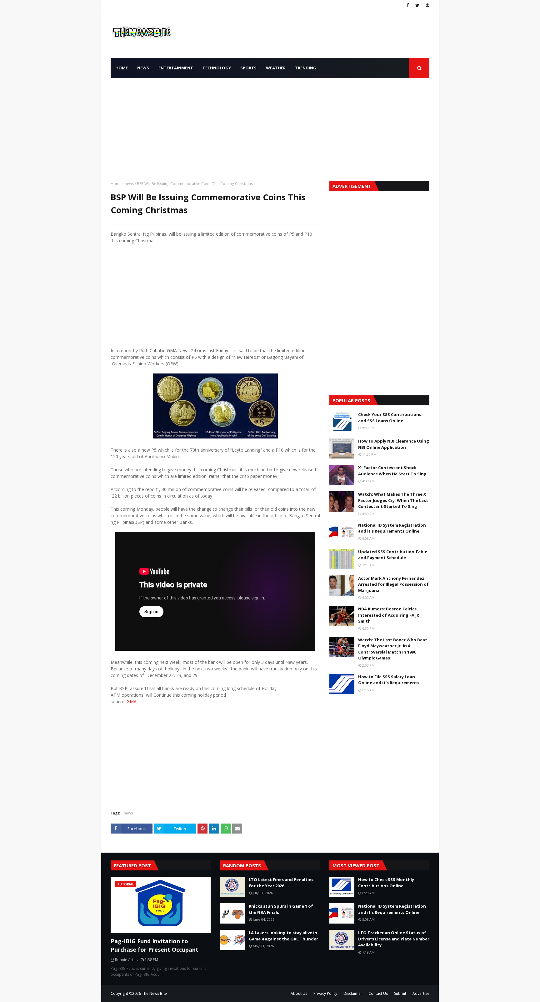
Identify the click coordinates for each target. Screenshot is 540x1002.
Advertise (420, 993)
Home (116, 183)
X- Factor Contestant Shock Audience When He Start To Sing (392, 471)
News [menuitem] (143, 68)
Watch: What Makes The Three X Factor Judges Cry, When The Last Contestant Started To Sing (393, 500)
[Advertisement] (270, 128)
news (129, 183)
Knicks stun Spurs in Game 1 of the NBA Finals (281, 909)
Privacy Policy (325, 993)
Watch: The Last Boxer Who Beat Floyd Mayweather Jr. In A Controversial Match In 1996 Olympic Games (392, 649)
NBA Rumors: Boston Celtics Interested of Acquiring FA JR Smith (388, 615)
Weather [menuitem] (276, 68)
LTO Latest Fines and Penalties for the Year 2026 (281, 883)
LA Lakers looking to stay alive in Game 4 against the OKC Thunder (283, 936)
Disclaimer (352, 993)
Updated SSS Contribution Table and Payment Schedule (392, 555)
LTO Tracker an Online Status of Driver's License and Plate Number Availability (393, 939)
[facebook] (408, 5)
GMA (132, 701)
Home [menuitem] (121, 68)
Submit (400, 993)
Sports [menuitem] (248, 68)
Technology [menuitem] (216, 68)
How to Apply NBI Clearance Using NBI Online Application (393, 444)
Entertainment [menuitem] (175, 68)
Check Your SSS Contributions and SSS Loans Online (389, 417)
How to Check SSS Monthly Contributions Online (386, 883)
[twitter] (417, 5)
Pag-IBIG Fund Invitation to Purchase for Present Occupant (154, 945)
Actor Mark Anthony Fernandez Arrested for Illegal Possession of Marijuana (393, 584)
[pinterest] (426, 5)
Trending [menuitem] (305, 68)
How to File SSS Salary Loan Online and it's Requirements (388, 680)
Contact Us (378, 993)
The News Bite (154, 993)
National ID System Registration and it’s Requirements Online (392, 528)
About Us (299, 993)
